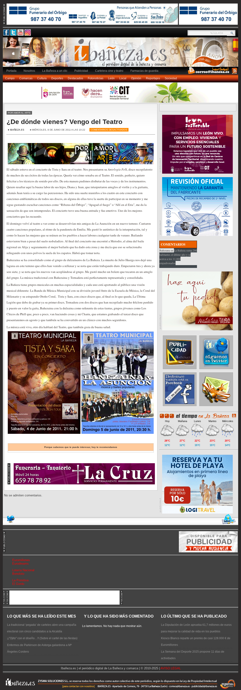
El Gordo (18, 584)
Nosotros (29, 70)
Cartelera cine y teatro (109, 70)
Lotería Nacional (23, 570)
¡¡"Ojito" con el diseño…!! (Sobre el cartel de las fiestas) (42, 638)
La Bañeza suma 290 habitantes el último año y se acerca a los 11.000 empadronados (178, 256)
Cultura (42, 78)
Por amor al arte (19, 113)
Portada (11, 70)
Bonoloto (18, 573)
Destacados (75, 78)
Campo (10, 78)
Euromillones (21, 560)
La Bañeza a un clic (54, 70)
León (111, 78)
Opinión (136, 78)
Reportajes (153, 78)
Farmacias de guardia (144, 70)
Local (122, 78)
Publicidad (81, 70)
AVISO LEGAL (171, 668)
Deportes (57, 78)
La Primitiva (20, 580)
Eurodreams (20, 563)
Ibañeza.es (121, 54)
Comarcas (25, 78)
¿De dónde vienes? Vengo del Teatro (64, 121)
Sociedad (171, 78)
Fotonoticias (95, 78)
